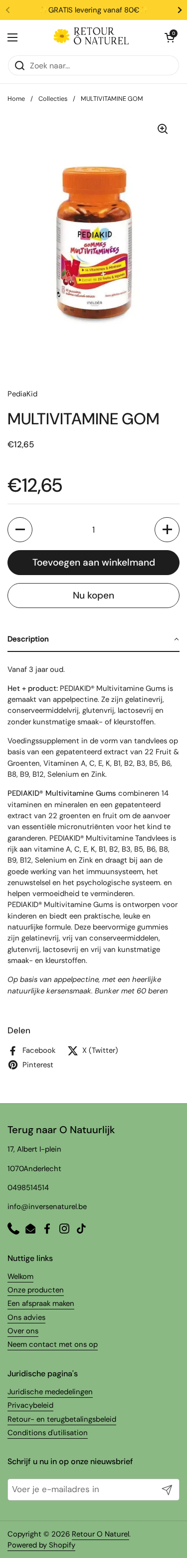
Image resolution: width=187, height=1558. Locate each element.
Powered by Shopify (41, 1545)
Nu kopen (93, 595)
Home (16, 98)
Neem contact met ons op (52, 1344)
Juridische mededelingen (50, 1392)
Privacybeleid (30, 1405)
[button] (19, 529)
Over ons (22, 1331)
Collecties (52, 98)
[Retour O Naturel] (91, 37)
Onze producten (35, 1290)
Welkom (20, 1276)
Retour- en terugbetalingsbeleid (61, 1419)
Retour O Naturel (100, 1534)
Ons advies (26, 1317)
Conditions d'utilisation (47, 1433)
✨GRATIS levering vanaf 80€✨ (94, 10)
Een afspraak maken (40, 1303)
